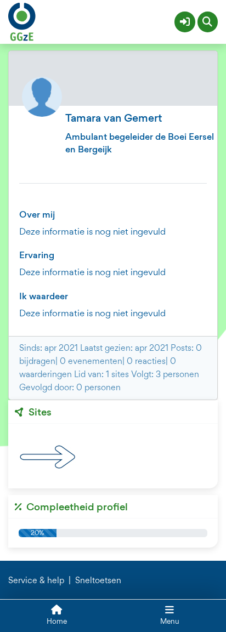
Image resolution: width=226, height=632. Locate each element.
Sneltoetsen (98, 580)
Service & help (36, 580)
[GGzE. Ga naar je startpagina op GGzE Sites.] (22, 20)
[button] (184, 22)
